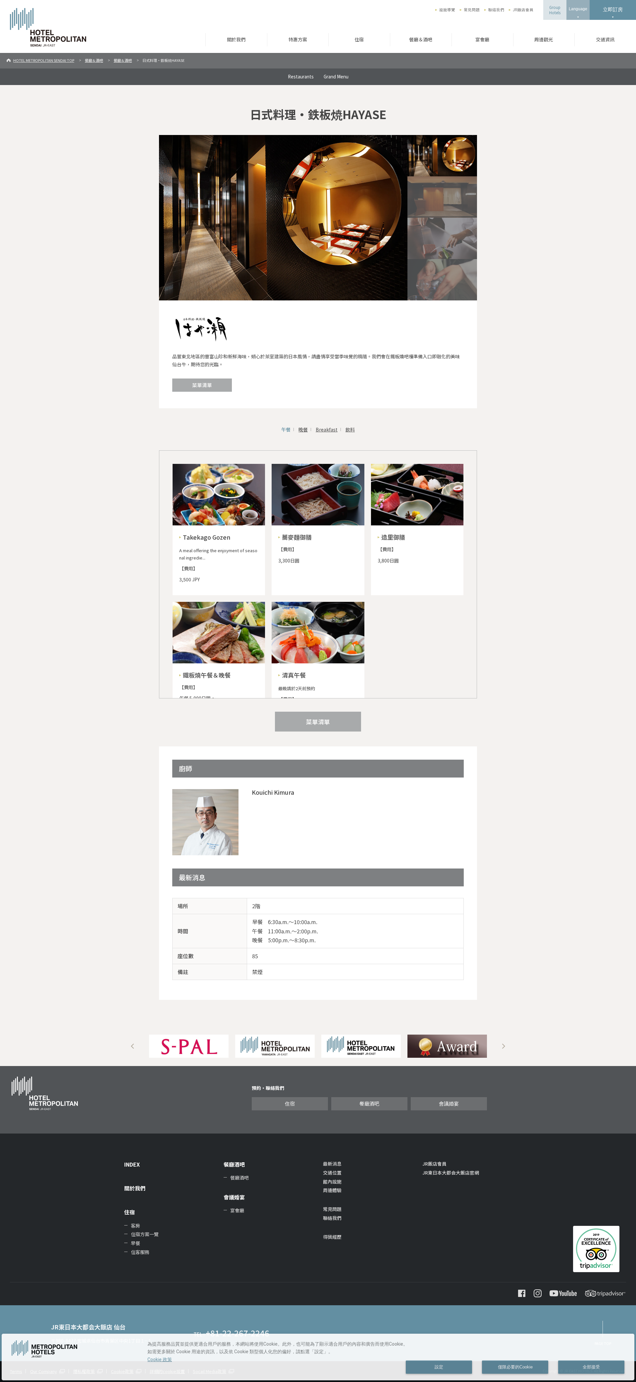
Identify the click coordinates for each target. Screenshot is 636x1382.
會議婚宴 (449, 1103)
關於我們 (236, 39)
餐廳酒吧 (369, 1103)
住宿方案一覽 (145, 1234)
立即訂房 (613, 9)
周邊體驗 (332, 1190)
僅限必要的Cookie (515, 1367)
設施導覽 (447, 9)
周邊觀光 (543, 39)
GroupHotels (554, 10)
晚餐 (303, 429)
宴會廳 (482, 39)
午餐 (286, 429)
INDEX (132, 1164)
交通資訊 (605, 39)
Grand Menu (336, 76)
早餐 (135, 1243)
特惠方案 (298, 39)
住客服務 (140, 1252)
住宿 (359, 39)
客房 (135, 1225)
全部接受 (591, 1367)
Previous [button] (132, 1046)
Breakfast (327, 429)
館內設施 (332, 1181)
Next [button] (503, 1046)
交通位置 (332, 1172)
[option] (189, 1046)
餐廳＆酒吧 (420, 39)
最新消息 (332, 1163)
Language (578, 9)
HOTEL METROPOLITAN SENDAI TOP (43, 60)
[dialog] (318, 1357)
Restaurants (301, 76)
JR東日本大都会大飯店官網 (450, 1172)
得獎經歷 (332, 1236)
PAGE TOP (603, 1343)
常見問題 (472, 9)
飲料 (350, 429)
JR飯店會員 (523, 9)
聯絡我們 (496, 9)
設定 (439, 1367)
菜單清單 (202, 384)
